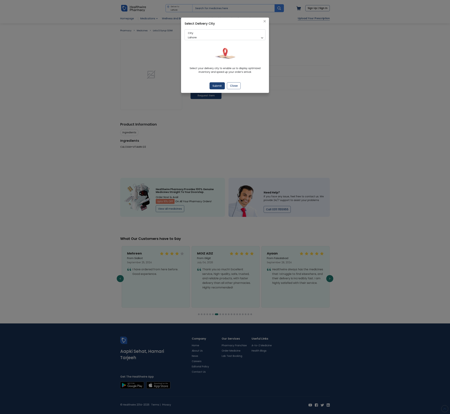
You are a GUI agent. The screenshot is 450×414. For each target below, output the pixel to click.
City (190, 33)
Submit (217, 86)
